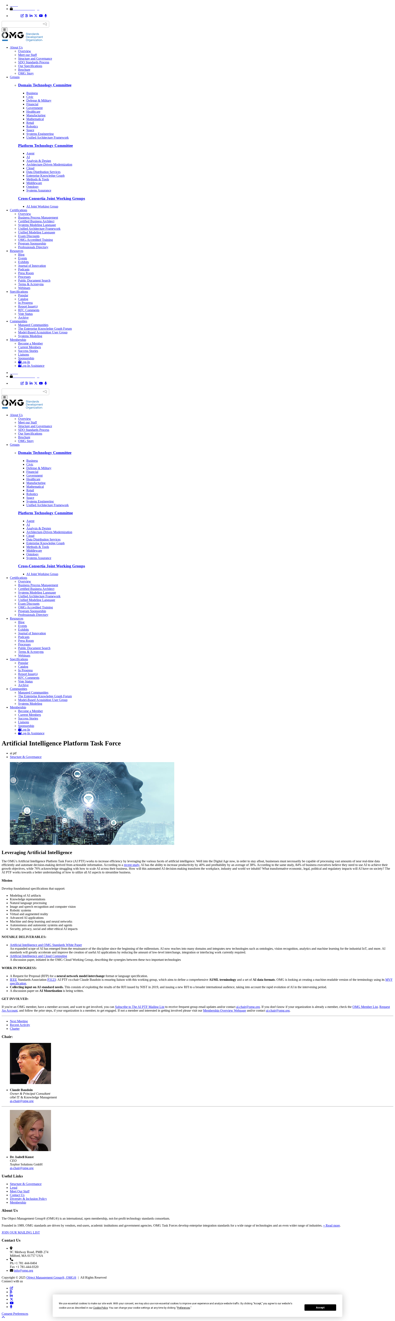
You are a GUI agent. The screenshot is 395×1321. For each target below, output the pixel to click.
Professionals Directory (33, 247)
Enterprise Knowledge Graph (45, 175)
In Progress (25, 302)
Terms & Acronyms (31, 284)
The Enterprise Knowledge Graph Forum (45, 328)
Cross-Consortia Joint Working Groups (51, 198)
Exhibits (23, 262)
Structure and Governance (35, 58)
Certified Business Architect (36, 221)
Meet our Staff (27, 55)
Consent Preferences (15, 1313)
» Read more (331, 1225)
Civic (29, 97)
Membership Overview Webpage (224, 1010)
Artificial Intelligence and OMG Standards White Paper (46, 945)
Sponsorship (26, 358)
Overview (24, 51)
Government (34, 108)
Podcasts (23, 269)
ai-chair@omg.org (248, 1007)
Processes (24, 277)
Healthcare (33, 111)
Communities (18, 321)
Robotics (32, 126)
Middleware (34, 183)
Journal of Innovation (32, 265)
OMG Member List (365, 1007)
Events (22, 258)
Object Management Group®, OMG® (51, 1277)
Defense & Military (38, 100)
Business (32, 93)
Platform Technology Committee (45, 145)
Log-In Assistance (32, 365)
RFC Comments (28, 310)
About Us (16, 47)
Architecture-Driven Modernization (49, 164)
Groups (15, 77)
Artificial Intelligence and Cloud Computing (38, 956)
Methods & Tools (37, 179)
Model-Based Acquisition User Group (42, 332)
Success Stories (28, 351)
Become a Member (30, 343)
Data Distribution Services (43, 172)
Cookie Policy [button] (100, 1307)
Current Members (29, 347)
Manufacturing (35, 115)
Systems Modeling (30, 336)
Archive (23, 317)
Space (30, 130)
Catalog (23, 299)
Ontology (32, 186)
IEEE (13, 979)
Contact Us (17, 1195)
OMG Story (26, 73)
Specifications (19, 291)
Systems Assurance (38, 190)
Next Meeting (19, 1021)
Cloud (30, 168)
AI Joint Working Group (42, 206)
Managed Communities (33, 325)
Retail (30, 122)
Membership (18, 339)
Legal (13, 1187)
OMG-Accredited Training (35, 239)
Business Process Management (38, 217)
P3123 (51, 979)
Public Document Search (34, 280)
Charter (15, 1028)
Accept (320, 1307)
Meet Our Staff (19, 1191)
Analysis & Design (38, 161)
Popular (23, 295)
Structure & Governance (26, 757)
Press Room (26, 273)
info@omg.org (23, 1270)
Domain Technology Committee (44, 85)
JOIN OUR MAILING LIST (21, 1232)
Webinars (24, 288)
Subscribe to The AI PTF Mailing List (139, 1007)
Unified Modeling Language (36, 232)
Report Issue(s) (28, 306)
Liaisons (23, 354)
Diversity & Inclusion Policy (28, 1198)
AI (28, 157)
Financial (32, 104)
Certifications (18, 210)
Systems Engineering (40, 134)
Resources (16, 251)
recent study (131, 865)
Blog (21, 254)
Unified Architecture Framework (47, 137)
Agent (30, 153)
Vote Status (25, 314)
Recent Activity (20, 1025)
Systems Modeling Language (37, 225)
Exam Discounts (29, 236)
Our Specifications (30, 66)
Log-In (25, 362)
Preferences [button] (183, 1307)
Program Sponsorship (32, 243)
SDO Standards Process (33, 62)
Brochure (24, 69)
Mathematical (35, 119)
